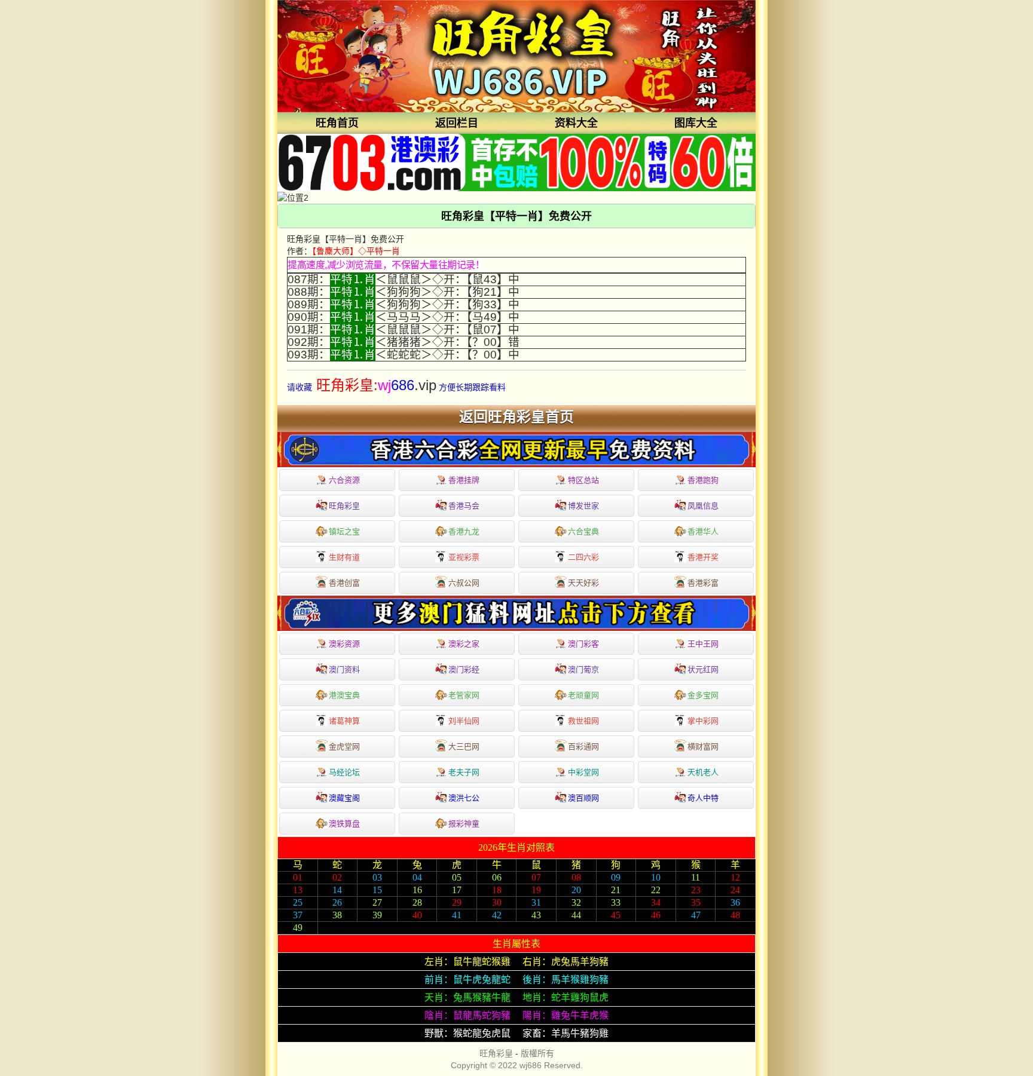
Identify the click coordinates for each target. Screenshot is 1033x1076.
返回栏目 (456, 123)
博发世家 (583, 505)
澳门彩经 (463, 669)
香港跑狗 (703, 480)
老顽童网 (583, 695)
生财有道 (344, 557)
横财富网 (703, 746)
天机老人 (703, 772)
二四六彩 (583, 557)
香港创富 (344, 582)
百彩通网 (583, 746)
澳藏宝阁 (344, 797)
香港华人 (703, 531)
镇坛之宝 (344, 531)
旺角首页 (337, 123)
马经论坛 (344, 772)
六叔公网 (463, 582)
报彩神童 (463, 823)
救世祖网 (583, 720)
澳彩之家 (463, 643)
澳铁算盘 (344, 823)
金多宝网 (703, 695)
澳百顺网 (583, 797)
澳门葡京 (583, 669)
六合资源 (344, 480)
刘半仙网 (463, 720)
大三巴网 (463, 746)
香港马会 (463, 505)
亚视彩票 (463, 557)
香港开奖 (703, 557)
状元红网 (703, 669)
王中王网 (703, 643)
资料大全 (576, 123)
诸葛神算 (344, 720)
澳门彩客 (583, 643)
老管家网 (463, 695)
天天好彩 (583, 582)
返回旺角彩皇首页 (516, 417)
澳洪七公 (463, 797)
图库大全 (695, 123)
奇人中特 (703, 797)
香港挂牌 (463, 480)
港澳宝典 (344, 695)
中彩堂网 (583, 772)
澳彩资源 (344, 643)
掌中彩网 (703, 720)
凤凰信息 (703, 505)
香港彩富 (703, 582)
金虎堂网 (344, 746)
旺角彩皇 (344, 505)
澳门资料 (344, 669)
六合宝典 (583, 531)
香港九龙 (463, 531)
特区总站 (583, 480)
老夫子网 (463, 772)
